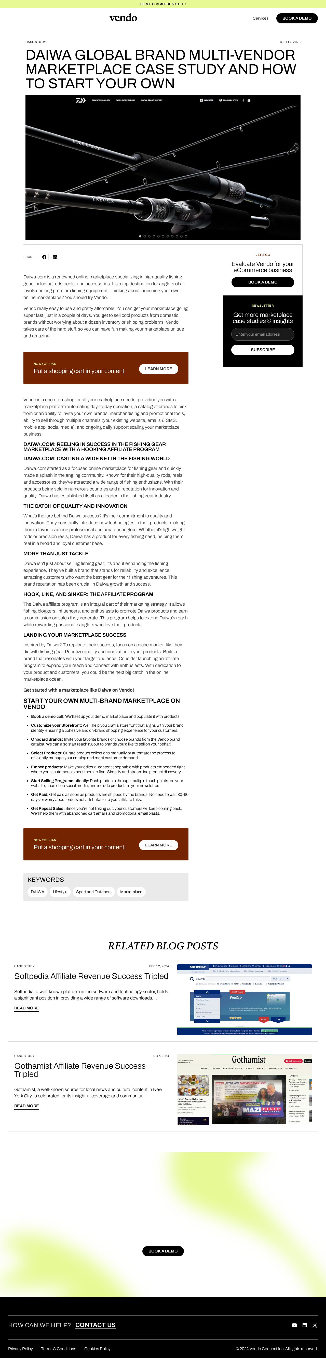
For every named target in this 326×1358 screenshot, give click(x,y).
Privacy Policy (20, 1349)
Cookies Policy (97, 1349)
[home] (123, 18)
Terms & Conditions (58, 1349)
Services (260, 18)
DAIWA (37, 892)
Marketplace (131, 892)
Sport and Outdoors (94, 892)
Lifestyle (60, 892)
